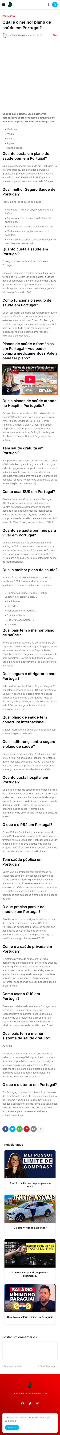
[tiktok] (30, 1403)
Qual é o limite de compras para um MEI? (30, 1185)
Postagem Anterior (13, 1366)
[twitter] (37, 1403)
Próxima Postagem (47, 1366)
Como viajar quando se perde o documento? (30, 1274)
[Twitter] (12, 1129)
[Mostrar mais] (41, 1129)
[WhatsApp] (19, 1129)
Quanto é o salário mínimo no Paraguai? (30, 1317)
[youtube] (23, 1403)
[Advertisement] (30, 74)
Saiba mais (10, 1420)
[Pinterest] (27, 1129)
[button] (3, 4)
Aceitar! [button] (12, 1427)
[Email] (34, 1129)
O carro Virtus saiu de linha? (30, 1227)
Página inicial (9, 16)
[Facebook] (5, 1129)
